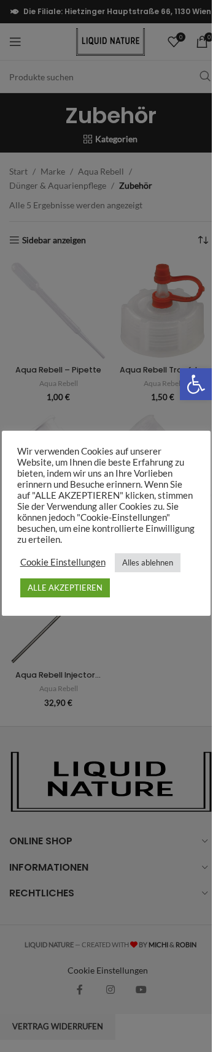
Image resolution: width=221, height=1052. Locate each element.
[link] (196, 384)
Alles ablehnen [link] (147, 562)
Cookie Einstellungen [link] (63, 562)
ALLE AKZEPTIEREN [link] (65, 587)
